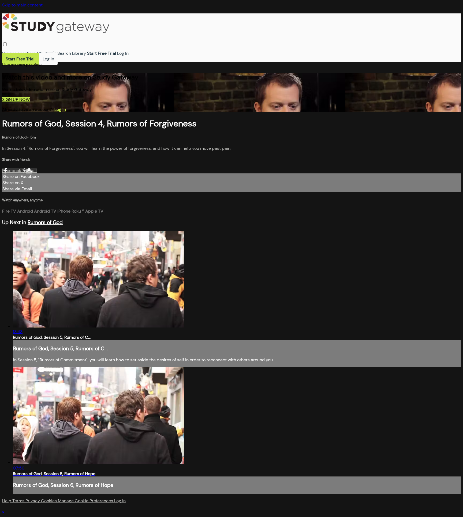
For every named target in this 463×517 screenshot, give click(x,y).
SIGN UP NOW (16, 99)
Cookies (49, 501)
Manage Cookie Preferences (86, 501)
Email (31, 170)
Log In (123, 53)
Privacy (33, 501)
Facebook (12, 170)
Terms (18, 501)
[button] (5, 44)
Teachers (27, 53)
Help (7, 501)
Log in (60, 109)
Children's (46, 53)
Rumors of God (14, 137)
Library (79, 53)
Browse (9, 53)
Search (64, 53)
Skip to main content (22, 5)
